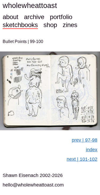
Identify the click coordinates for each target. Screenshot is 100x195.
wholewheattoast (30, 6)
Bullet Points (15, 41)
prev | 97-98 (84, 140)
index (91, 149)
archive (34, 16)
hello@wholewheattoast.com (33, 185)
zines (70, 24)
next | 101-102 (82, 159)
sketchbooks (20, 24)
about (10, 16)
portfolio (61, 16)
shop (50, 24)
